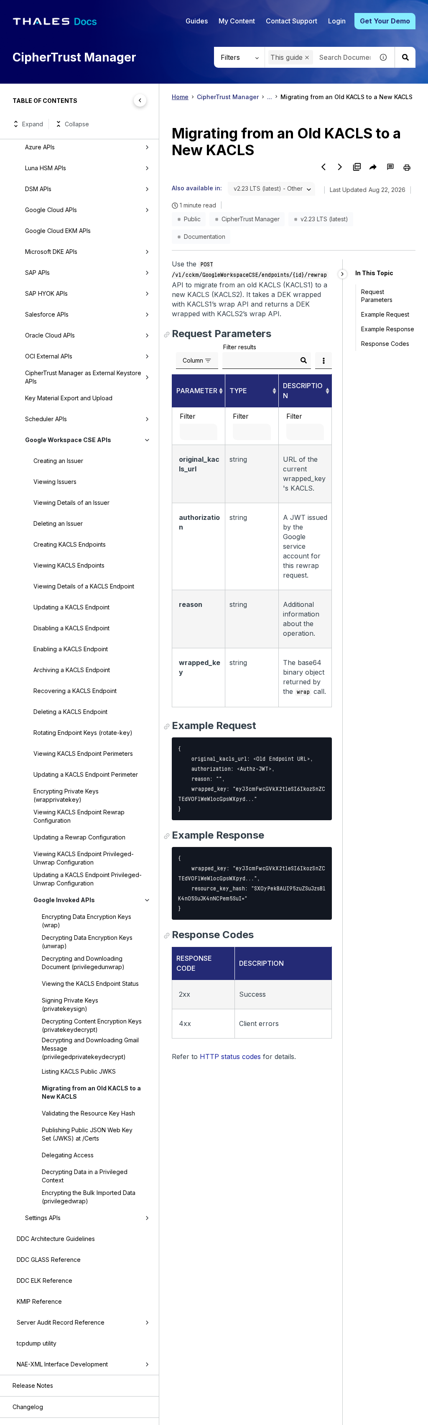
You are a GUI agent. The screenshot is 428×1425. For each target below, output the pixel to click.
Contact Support (291, 21)
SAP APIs (37, 272)
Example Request (385, 314)
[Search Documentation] (405, 57)
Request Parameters (376, 295)
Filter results (239, 346)
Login (337, 21)
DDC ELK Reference (44, 1280)
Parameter (196, 390)
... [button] (269, 96)
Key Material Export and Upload (68, 398)
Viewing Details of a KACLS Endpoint (83, 586)
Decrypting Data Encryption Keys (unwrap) (87, 941)
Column (193, 360)
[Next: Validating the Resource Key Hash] (340, 167)
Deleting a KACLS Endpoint (70, 711)
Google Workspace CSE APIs (68, 439)
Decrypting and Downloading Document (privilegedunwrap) (83, 962)
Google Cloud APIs (51, 209)
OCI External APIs (48, 356)
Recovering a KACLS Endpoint (75, 690)
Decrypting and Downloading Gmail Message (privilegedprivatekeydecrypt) (90, 1048)
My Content (237, 21)
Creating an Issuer (58, 460)
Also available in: (197, 188)
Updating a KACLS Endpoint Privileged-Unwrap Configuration (87, 879)
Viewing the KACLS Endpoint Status (90, 983)
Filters (230, 57)
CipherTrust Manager (228, 96)
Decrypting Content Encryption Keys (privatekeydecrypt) (92, 1025)
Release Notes (33, 1385)
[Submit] (303, 360)
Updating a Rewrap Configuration (79, 837)
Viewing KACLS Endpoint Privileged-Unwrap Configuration (83, 858)
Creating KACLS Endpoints (69, 544)
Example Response (387, 329)
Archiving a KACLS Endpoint (71, 669)
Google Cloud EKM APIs (58, 230)
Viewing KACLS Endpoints (68, 565)
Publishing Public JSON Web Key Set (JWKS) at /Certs (87, 1134)
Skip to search (102, 9)
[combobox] (271, 189)
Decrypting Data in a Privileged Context (84, 1176)
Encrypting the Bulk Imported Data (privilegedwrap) (88, 1197)
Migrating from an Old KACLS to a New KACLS (91, 1092)
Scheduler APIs (46, 418)
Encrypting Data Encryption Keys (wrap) (86, 921)
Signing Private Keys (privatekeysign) (70, 1004)
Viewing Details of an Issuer (71, 502)
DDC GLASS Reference (49, 1259)
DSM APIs (38, 188)
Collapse (77, 124)
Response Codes (385, 343)
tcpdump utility (36, 1343)
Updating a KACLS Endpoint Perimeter (85, 774)
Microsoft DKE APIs (51, 251)
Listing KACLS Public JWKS (79, 1071)
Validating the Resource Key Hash (88, 1113)
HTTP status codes (230, 1056)
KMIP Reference (39, 1301)
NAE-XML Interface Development (62, 1364)
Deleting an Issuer (58, 523)
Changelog (28, 1406)
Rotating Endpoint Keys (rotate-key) (82, 732)
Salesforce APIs (47, 314)
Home (180, 96)
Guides (197, 21)
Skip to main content (37, 9)
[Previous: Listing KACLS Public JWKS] (323, 167)
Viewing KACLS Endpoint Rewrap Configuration (79, 816)
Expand (32, 124)
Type (238, 390)
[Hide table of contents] (140, 100)
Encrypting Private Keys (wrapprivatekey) (66, 795)
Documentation (204, 236)
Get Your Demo (385, 21)
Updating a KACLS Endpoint (71, 607)
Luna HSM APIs (45, 167)
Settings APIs (43, 1217)
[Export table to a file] (323, 360)
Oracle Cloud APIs (50, 335)
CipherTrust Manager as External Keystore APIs (83, 377)
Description (303, 390)
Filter (188, 416)
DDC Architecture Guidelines (56, 1238)
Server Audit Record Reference (60, 1322)
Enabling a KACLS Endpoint (70, 648)
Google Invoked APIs (64, 899)
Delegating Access (68, 1155)
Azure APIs (40, 147)
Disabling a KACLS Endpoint (71, 628)
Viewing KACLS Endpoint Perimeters (83, 753)
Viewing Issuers (54, 481)
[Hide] (342, 274)
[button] (307, 57)
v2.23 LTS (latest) (324, 219)
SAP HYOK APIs (46, 293)
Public (192, 219)
